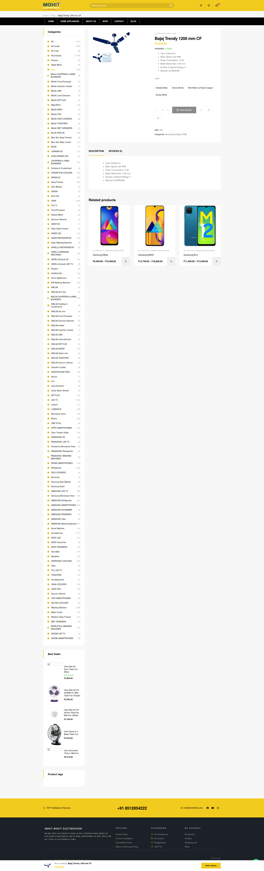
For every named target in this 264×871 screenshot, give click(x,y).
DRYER (54, 191)
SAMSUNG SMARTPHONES (115, 250)
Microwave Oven (58, 414)
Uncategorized (57, 579)
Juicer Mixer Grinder (60, 390)
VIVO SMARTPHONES (61, 598)
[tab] (96, 151)
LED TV (54, 400)
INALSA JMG (57, 334)
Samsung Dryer (58, 486)
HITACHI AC (56, 273)
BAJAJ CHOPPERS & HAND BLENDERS (63, 75)
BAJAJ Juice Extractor (60, 95)
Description (96, 151)
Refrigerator (56, 467)
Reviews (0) (115, 151)
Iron (53, 381)
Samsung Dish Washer (61, 482)
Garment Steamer (59, 219)
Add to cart (186, 110)
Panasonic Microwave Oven (63, 446)
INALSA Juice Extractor (61, 339)
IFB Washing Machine (60, 282)
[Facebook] (207, 808)
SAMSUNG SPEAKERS (61, 514)
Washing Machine (59, 607)
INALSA (54, 287)
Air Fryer (55, 51)
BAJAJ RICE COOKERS (61, 118)
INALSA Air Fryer (58, 292)
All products (160, 33)
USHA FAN (56, 589)
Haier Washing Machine (61, 242)
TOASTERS (56, 575)
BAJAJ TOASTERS (59, 123)
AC (52, 41)
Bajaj (169, 33)
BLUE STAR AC (58, 132)
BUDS (53, 146)
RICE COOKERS (58, 472)
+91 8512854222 (132, 808)
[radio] (162, 87)
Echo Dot (55, 196)
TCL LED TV (56, 570)
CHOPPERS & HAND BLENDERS (60, 162)
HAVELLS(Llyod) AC (60, 259)
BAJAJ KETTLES (58, 100)
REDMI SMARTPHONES (62, 463)
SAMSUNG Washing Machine (64, 523)
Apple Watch (56, 64)
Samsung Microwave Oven (63, 495)
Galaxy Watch (57, 214)
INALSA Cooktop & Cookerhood (59, 305)
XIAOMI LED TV (58, 633)
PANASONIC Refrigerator (62, 451)
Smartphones (57, 533)
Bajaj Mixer (56, 105)
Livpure (54, 404)
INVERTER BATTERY (60, 372)
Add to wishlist (209, 110)
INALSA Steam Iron (59, 353)
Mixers (54, 418)
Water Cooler (57, 612)
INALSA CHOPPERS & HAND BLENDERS (63, 298)
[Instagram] (218, 808)
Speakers (55, 556)
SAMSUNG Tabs (58, 519)
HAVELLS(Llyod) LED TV (62, 264)
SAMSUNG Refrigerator (61, 500)
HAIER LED (56, 233)
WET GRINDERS (58, 621)
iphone (54, 376)
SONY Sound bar (58, 542)
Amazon (54, 60)
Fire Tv (54, 205)
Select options (211, 865)
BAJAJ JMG (56, 90)
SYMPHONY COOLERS (61, 561)
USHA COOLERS (58, 584)
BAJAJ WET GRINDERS (61, 128)
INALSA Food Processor (61, 316)
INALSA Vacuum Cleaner (62, 362)
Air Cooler (55, 46)
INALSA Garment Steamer (62, 320)
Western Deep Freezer (61, 617)
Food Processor (58, 210)
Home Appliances (58, 278)
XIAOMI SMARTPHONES (62, 638)
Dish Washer (56, 186)
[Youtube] (213, 808)
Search (169, 5)
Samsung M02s (100, 254)
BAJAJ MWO (56, 109)
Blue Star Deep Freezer (61, 137)
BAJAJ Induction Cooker (61, 86)
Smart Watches (57, 528)
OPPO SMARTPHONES (61, 428)
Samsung (55, 477)
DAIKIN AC (56, 177)
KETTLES (55, 395)
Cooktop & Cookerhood (61, 168)
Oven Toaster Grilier (60, 432)
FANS (174, 33)
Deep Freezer (57, 182)
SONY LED (56, 537)
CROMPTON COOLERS (61, 172)
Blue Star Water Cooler (61, 142)
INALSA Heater (57, 325)
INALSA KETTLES (59, 344)
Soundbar (55, 551)
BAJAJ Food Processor (61, 81)
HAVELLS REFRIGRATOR (62, 247)
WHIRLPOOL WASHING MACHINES (61, 627)
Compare (158, 118)
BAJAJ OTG (56, 114)
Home (46, 15)
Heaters (54, 268)
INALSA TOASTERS (60, 358)
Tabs (53, 565)
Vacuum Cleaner (58, 593)
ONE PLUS (56, 423)
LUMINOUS (56, 409)
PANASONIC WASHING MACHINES (61, 457)
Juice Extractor (57, 386)
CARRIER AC (57, 151)
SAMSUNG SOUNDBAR (61, 509)
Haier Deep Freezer (59, 228)
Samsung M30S (146, 254)
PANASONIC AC (58, 437)
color (157, 78)
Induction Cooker (58, 367)
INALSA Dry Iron (58, 311)
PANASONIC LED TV (60, 441)
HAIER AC (55, 224)
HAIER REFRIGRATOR (61, 238)
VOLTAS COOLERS (59, 603)
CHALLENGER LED (59, 156)
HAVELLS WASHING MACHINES (60, 253)
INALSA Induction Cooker (62, 330)
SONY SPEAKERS (59, 547)
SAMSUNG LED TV (59, 491)
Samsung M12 (191, 254)
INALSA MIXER (57, 348)
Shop (53, 15)
